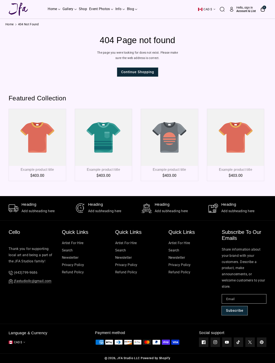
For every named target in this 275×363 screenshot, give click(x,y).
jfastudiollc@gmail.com (33, 281)
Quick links (75, 232)
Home (9, 24)
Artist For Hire (73, 243)
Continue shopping (137, 72)
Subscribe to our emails (241, 235)
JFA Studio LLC (128, 358)
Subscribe (234, 311)
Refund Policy (73, 272)
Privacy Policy (73, 265)
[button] (54, 9)
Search (67, 250)
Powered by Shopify (155, 358)
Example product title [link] (37, 169)
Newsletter (70, 258)
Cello (14, 232)
